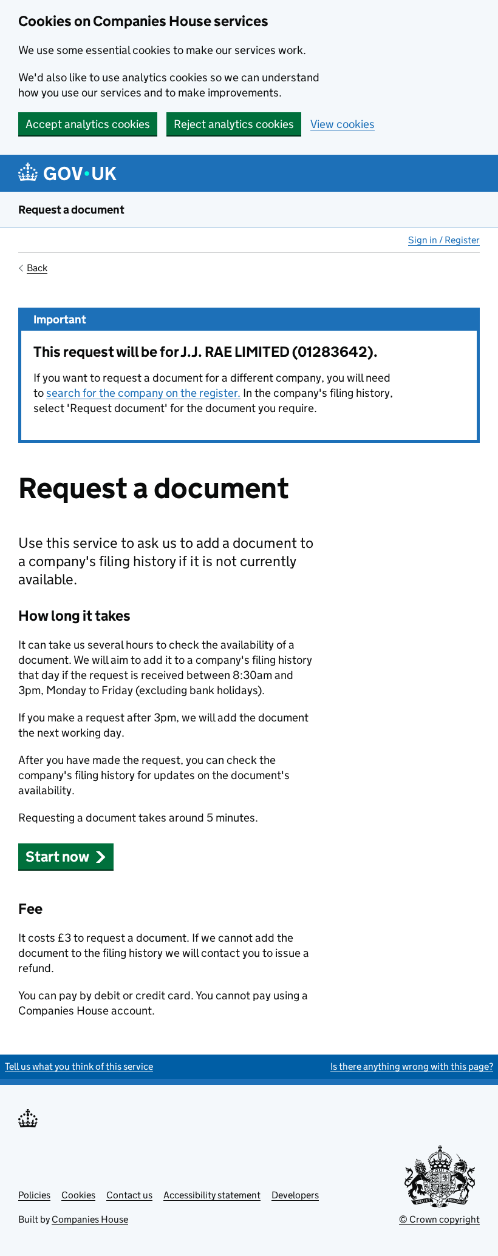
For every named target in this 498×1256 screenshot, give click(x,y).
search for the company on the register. (143, 393)
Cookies (78, 1195)
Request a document (71, 210)
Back (37, 268)
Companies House (90, 1219)
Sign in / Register (444, 240)
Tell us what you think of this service (79, 1066)
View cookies (342, 124)
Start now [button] (57, 856)
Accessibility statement (212, 1195)
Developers (295, 1195)
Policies (34, 1195)
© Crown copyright (439, 1219)
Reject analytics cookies (234, 124)
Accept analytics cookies (88, 124)
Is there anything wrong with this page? (411, 1066)
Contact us (129, 1195)
